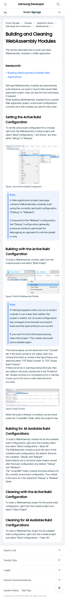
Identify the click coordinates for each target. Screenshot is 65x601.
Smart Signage (32, 12)
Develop (28, 23)
